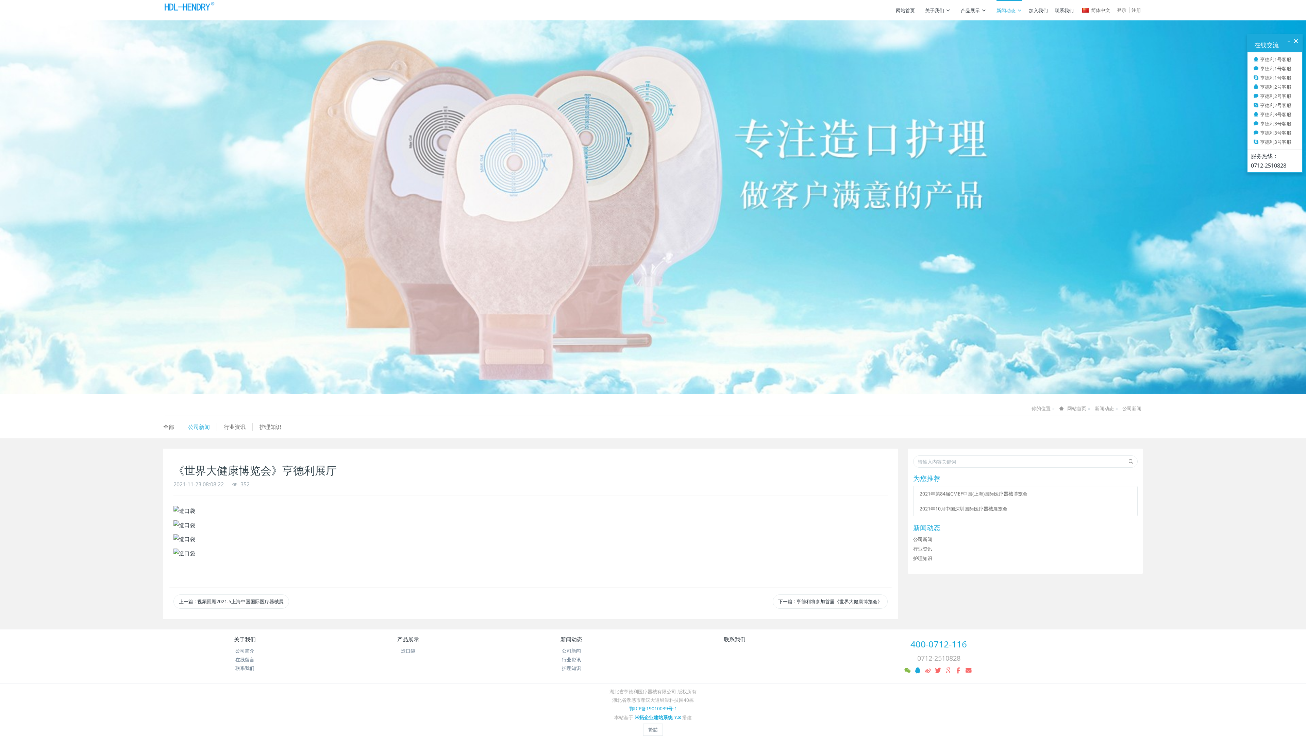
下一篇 (830, 601)
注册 (1136, 10)
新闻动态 (1006, 10)
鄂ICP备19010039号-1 (653, 708)
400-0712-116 (938, 644)
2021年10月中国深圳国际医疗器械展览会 (963, 508)
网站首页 (905, 10)
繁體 (653, 729)
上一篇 (231, 601)
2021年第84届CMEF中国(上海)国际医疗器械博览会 (973, 493)
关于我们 (934, 10)
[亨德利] (189, 10)
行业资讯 (235, 427)
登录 (1121, 10)
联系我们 (1064, 10)
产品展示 (970, 10)
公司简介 (244, 650)
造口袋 (408, 650)
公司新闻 (1131, 408)
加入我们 (1038, 10)
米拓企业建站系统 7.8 (658, 717)
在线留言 (244, 659)
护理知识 (270, 427)
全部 (168, 427)
